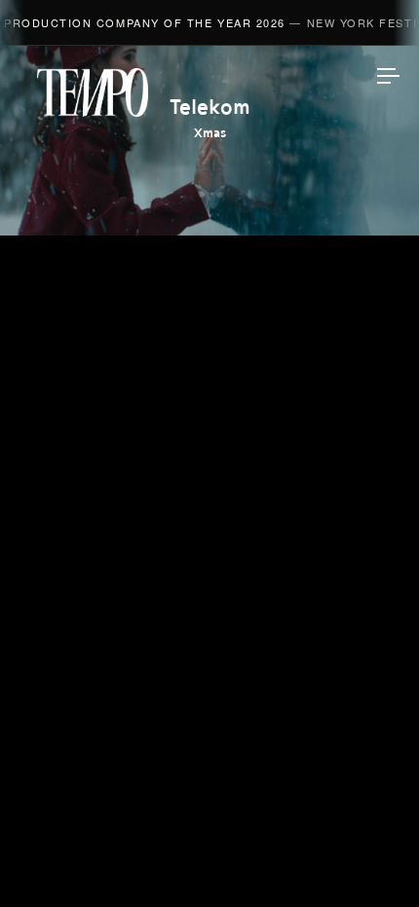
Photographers (210, 395)
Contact (210, 579)
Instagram (209, 628)
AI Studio (210, 349)
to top (370, 858)
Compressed (209, 441)
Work (210, 258)
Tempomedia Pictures (210, 487)
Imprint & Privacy (209, 836)
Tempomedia (92, 92)
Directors (210, 303)
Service (210, 533)
